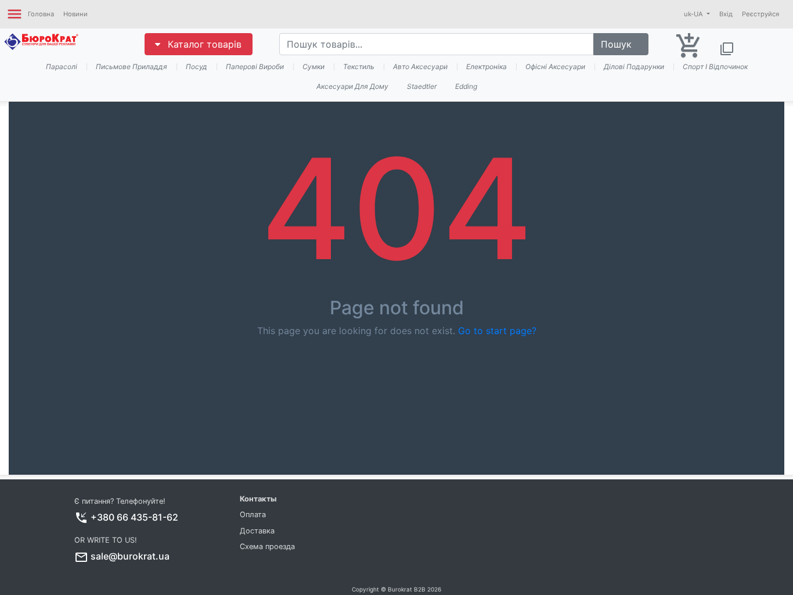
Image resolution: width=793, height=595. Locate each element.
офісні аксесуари (555, 66)
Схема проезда (267, 546)
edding (466, 86)
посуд (196, 66)
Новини (75, 14)
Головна (41, 14)
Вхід (726, 14)
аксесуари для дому (352, 86)
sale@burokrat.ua (130, 556)
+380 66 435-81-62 (134, 517)
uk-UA (694, 14)
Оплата (253, 514)
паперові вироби (255, 66)
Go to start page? (497, 330)
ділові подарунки (634, 66)
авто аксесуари (420, 66)
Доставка (257, 530)
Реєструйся (760, 14)
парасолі (61, 66)
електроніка (486, 66)
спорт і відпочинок (715, 66)
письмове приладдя (131, 66)
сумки (313, 66)
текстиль (358, 66)
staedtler (422, 86)
